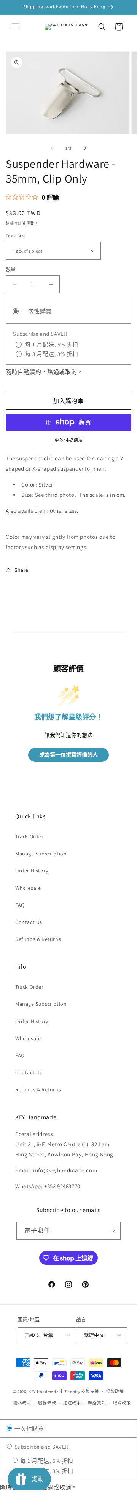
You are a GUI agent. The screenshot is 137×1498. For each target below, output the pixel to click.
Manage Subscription (41, 853)
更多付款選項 (68, 440)
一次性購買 (28, 1428)
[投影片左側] (51, 148)
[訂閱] (112, 1231)
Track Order (29, 836)
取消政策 (122, 1403)
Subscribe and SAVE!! (41, 1446)
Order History (31, 870)
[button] (15, 27)
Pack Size (16, 236)
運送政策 (72, 1403)
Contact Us (28, 922)
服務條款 (47, 1403)
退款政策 (115, 1391)
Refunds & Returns (38, 939)
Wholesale (28, 888)
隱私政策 (22, 1403)
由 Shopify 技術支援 (79, 1391)
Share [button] (21, 569)
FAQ (20, 905)
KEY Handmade (43, 1391)
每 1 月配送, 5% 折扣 (46, 1460)
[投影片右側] (85, 148)
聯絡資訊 (97, 1403)
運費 (30, 223)
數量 (11, 269)
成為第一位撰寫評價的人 (68, 754)
